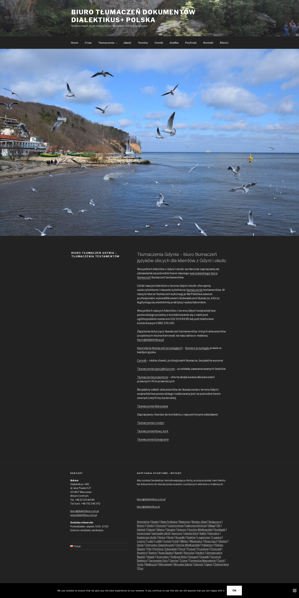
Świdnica (142, 560)
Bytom (141, 525)
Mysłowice (196, 541)
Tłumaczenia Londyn (150, 423)
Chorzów (161, 525)
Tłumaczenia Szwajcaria (153, 439)
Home (74, 42)
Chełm (150, 525)
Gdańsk (141, 529)
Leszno (141, 541)
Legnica (216, 537)
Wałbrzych (151, 564)
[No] (294, 590)
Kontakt (208, 42)
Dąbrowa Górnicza (195, 525)
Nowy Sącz (210, 541)
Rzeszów (189, 552)
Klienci (224, 42)
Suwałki (204, 556)
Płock (182, 548)
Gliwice (161, 529)
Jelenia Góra (191, 533)
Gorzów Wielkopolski (200, 529)
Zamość (198, 564)
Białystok (184, 521)
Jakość (127, 42)
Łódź (176, 541)
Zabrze (188, 564)
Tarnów (174, 560)
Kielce (162, 537)
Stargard (193, 556)
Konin (170, 537)
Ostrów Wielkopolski (188, 544)
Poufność (191, 42)
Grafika (174, 42)
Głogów (170, 529)
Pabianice (207, 544)
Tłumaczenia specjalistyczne (156, 369)
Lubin (150, 541)
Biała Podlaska (169, 521)
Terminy (143, 42)
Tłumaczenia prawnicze (152, 377)
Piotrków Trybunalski (165, 548)
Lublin (158, 541)
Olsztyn (223, 541)
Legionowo (203, 537)
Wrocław (179, 564)
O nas (88, 42)
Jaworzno (177, 533)
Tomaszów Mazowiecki (202, 560)
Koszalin (180, 537)
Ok (234, 590)
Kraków (191, 537)
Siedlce (200, 552)
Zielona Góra (221, 564)
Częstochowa (176, 525)
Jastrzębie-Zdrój (161, 533)
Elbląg (211, 525)
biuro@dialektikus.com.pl (84, 511)
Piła (149, 548)
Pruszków (203, 548)
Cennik (159, 42)
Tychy (140, 564)
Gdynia (151, 529)
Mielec (184, 541)
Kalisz (203, 533)
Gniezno (182, 529)
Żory (140, 568)
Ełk (218, 525)
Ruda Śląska (166, 552)
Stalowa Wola (179, 556)
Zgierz (208, 564)
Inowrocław (143, 533)
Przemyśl (215, 548)
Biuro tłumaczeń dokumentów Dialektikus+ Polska (133, 16)
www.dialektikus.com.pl (83, 515)
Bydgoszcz (215, 521)
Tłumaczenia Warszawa (152, 406)
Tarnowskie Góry (158, 560)
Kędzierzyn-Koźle (147, 537)
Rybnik (178, 552)
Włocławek (165, 564)
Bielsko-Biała (199, 521)
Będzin (155, 521)
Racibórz (142, 552)
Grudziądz (219, 529)
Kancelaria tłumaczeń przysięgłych (159, 348)
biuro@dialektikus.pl (150, 339)
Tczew (183, 560)
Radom (153, 552)
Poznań (191, 548)
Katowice (213, 533)
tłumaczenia (194, 290)
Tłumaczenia (106, 42)
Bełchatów (143, 521)
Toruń (221, 560)
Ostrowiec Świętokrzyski (160, 544)
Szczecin (216, 556)
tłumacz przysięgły (197, 348)
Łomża (167, 541)
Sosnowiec (162, 556)
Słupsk (151, 556)
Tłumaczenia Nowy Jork (152, 431)
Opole (140, 544)
